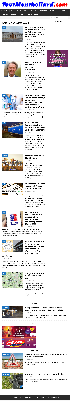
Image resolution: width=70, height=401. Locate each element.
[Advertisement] (58, 36)
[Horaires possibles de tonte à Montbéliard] (12, 381)
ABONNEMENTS (43, 10)
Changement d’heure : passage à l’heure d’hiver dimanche (35, 186)
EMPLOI (26, 10)
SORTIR (19, 10)
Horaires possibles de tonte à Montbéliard (45, 374)
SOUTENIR (62, 10)
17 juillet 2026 (30, 359)
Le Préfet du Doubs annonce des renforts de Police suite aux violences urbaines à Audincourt (35, 32)
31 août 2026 (30, 312)
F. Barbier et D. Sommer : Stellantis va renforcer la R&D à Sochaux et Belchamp (35, 126)
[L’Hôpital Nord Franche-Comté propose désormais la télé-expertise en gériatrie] (12, 312)
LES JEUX (33, 10)
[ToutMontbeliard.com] (35, 7)
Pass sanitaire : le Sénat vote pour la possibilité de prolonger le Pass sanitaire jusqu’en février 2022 (33, 218)
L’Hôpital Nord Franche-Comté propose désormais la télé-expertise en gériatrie (44, 308)
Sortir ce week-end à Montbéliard (34, 156)
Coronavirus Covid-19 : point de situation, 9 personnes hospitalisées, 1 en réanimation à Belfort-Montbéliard (35, 101)
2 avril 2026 (30, 377)
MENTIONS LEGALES (33, 14)
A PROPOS (22, 14)
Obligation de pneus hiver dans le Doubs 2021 (34, 275)
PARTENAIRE (4, 14)
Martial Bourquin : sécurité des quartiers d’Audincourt (33, 66)
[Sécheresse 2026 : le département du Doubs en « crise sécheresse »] (12, 361)
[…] (34, 56)
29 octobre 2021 (31, 39)
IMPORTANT (35, 350)
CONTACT (14, 14)
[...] (47, 317)
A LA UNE (35, 304)
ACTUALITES (4, 10)
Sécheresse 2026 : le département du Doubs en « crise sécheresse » (46, 355)
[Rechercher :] (59, 17)
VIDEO (12, 10)
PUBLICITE (53, 10)
